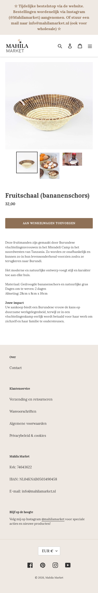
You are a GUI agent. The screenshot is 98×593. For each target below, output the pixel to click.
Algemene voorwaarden (28, 423)
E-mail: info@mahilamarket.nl (33, 491)
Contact (16, 368)
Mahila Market (54, 577)
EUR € (47, 550)
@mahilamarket (53, 519)
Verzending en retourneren (31, 399)
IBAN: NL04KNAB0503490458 (33, 479)
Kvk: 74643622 (21, 467)
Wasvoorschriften (23, 411)
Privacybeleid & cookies (28, 435)
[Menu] (90, 46)
